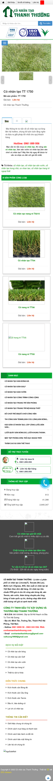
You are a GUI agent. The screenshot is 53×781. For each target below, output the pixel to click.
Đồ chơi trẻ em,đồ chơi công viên (20, 413)
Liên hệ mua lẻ (27, 459)
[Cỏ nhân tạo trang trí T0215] (26, 197)
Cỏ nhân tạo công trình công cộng (22, 397)
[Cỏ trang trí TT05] (26, 337)
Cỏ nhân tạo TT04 (26, 260)
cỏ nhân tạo (29, 146)
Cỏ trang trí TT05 (26, 354)
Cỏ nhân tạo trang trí (16, 667)
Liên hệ (36, 2)
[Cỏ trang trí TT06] (26, 290)
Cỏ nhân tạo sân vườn (15, 392)
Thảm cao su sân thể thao (17, 443)
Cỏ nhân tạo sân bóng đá (17, 381)
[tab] (7, 121)
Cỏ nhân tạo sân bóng (17, 651)
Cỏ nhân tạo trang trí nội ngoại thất (22, 408)
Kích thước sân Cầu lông (18, 692)
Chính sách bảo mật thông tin (20, 739)
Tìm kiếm (46, 23)
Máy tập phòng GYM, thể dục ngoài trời (23, 438)
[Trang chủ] (3, 2)
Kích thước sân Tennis (17, 698)
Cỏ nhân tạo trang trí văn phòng (21, 402)
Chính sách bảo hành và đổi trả (20, 734)
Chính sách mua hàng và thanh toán (22, 728)
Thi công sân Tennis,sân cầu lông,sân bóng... (26, 419)
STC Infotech (6, 772)
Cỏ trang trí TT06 (26, 307)
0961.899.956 (25, 461)
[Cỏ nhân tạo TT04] (26, 244)
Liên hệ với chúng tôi (16, 744)
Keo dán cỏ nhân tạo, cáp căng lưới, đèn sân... (24, 425)
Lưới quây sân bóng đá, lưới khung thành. (25, 432)
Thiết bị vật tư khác (16, 672)
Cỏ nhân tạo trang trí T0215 (26, 213)
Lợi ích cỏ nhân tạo (15, 708)
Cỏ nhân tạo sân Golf (15, 386)
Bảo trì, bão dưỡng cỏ (16, 703)
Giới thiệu (11, 2)
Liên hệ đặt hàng (28, 468)
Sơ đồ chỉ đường (24, 2)
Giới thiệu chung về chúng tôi (20, 723)
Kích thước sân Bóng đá (18, 687)
